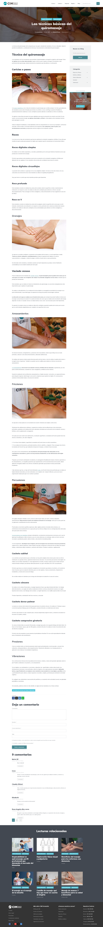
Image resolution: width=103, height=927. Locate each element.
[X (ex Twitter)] (12, 924)
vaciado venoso (34, 275)
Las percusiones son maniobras (20, 535)
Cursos (53, 3)
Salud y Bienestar (46, 19)
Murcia (84, 916)
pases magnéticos (18, 108)
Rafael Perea (56, 32)
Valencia (85, 919)
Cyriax (39, 470)
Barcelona (85, 911)
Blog (79, 3)
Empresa (67, 3)
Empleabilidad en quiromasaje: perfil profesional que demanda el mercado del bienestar (22, 861)
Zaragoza (85, 921)
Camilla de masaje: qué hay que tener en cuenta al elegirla (47, 892)
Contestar (20, 766)
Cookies (10, 910)
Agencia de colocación (38, 921)
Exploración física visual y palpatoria (47, 858)
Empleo (73, 3)
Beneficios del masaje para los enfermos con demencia (71, 859)
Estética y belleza (62, 919)
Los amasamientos (16, 367)
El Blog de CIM (36, 909)
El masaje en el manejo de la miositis (22, 891)
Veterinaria (75, 82)
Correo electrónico (16, 728)
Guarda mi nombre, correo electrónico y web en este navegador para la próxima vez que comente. (34, 740)
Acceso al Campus (37, 911)
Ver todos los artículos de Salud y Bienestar (23, 690)
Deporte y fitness (62, 914)
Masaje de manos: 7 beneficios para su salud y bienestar (72, 892)
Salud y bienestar (62, 909)
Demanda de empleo (38, 916)
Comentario (15, 708)
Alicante (85, 909)
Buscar (80, 57)
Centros (60, 3)
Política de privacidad (28, 743)
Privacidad (11, 915)
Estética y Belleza (77, 75)
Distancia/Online (87, 924)
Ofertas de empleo (37, 914)
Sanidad (75, 80)
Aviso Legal (11, 913)
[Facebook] (10, 924)
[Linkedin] (21, 924)
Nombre (14, 722)
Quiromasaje (57, 19)
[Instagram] (18, 924)
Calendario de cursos (38, 919)
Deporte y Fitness (77, 72)
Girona (84, 914)
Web (13, 734)
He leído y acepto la (23, 743)
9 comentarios (38, 32)
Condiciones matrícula (14, 918)
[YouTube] (15, 924)
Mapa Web (11, 920)
